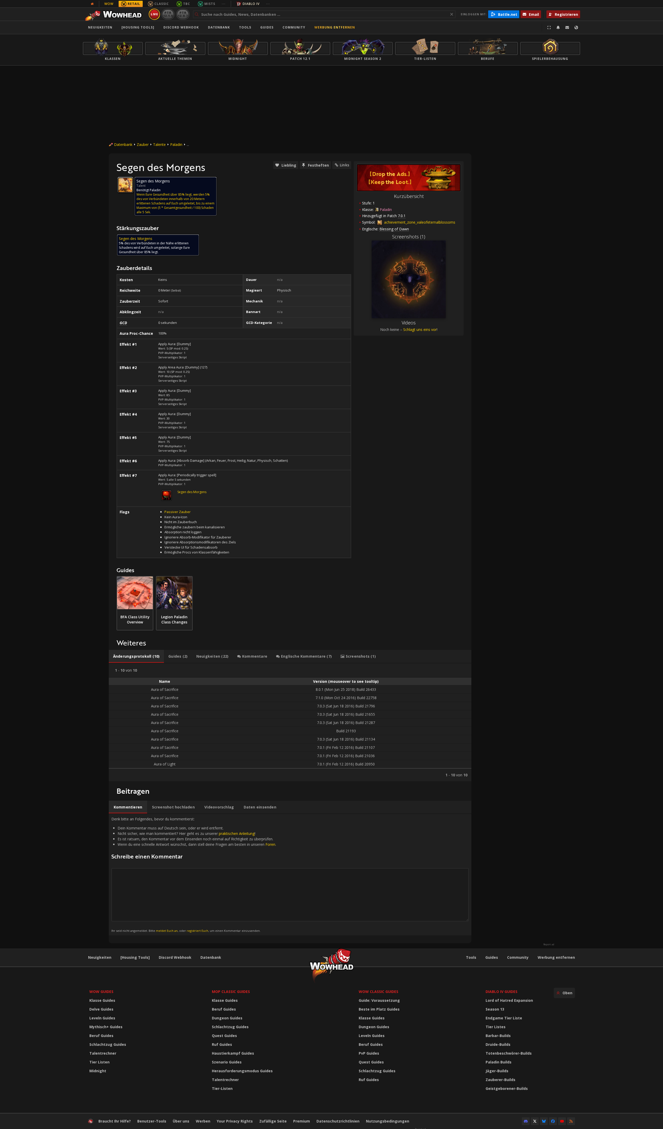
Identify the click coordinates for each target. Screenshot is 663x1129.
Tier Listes (496, 1026)
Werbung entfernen (334, 27)
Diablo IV (251, 4)
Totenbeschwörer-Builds (509, 1053)
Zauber (143, 144)
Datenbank (219, 27)
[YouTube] (562, 1121)
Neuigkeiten (100, 27)
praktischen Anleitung (237, 833)
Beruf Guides (101, 1035)
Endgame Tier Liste (504, 1018)
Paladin (176, 144)
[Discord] (526, 1121)
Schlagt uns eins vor (420, 329)
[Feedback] (567, 27)
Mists (209, 4)
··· (224, 4)
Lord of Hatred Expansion (509, 1000)
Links (344, 164)
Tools (471, 957)
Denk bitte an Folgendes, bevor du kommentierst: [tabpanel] (193, 874)
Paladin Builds (498, 1062)
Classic (161, 4)
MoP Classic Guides (231, 991)
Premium (301, 1121)
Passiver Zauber (177, 511)
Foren (270, 844)
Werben (203, 1121)
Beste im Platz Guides (379, 1009)
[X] (535, 1121)
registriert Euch (197, 931)
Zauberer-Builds (500, 1079)
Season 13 (495, 1009)
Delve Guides (101, 1009)
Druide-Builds (498, 1044)
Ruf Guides (222, 1044)
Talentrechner (102, 1053)
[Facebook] (553, 1121)
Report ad (548, 944)
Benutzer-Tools (151, 1121)
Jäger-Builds (497, 1070)
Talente (159, 144)
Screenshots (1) (408, 236)
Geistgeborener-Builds (507, 1088)
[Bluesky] (544, 1121)
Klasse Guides (102, 1000)
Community (294, 27)
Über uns (181, 1121)
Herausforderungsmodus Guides (242, 1070)
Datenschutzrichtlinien (337, 1121)
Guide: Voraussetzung (379, 1000)
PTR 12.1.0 (168, 14)
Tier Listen (99, 1062)
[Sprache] (576, 27)
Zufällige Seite (273, 1121)
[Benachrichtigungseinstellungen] (558, 27)
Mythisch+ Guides (105, 1026)
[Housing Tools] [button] (137, 27)
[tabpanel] (290, 722)
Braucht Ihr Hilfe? (114, 1121)
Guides (266, 27)
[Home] (115, 14)
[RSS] (571, 1121)
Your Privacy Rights (235, 1121)
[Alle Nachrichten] (92, 4)
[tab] (136, 656)
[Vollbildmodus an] (549, 27)
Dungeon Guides (227, 1018)
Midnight (97, 1070)
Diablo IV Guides (501, 991)
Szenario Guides (227, 1062)
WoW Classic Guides (378, 991)
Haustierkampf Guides (233, 1053)
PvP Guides (369, 1053)
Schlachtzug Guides (107, 1044)
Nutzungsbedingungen (387, 1121)
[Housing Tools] (135, 957)
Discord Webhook (181, 27)
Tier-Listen (222, 1088)
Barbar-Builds (498, 1035)
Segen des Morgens (191, 492)
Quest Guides (224, 1035)
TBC (186, 4)
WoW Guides (101, 991)
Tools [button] (245, 27)
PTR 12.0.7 (183, 14)
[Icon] (125, 185)
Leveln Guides (102, 1018)
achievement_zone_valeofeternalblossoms (419, 222)
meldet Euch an (167, 931)
